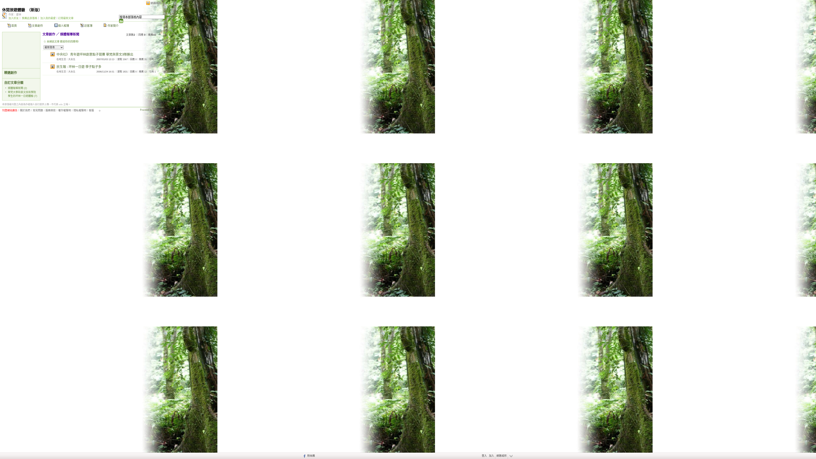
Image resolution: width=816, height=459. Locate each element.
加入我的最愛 (48, 18)
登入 (484, 455)
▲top (159, 103)
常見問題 (38, 110)
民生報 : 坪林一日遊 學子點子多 (79, 66)
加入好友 (13, 18)
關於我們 (25, 110)
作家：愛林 (14, 14)
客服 (91, 110)
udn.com (157, 109)
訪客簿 (88, 25)
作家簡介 (113, 25)
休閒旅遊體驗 (13, 10)
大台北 (71, 59)
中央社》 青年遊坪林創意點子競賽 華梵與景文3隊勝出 (95, 54)
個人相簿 (63, 25)
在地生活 (61, 59)
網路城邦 (156, 3)
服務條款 (50, 110)
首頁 (14, 25)
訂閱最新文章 (66, 18)
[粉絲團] (304, 456)
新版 (34, 10)
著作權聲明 (64, 110)
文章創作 (37, 25)
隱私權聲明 (80, 110)
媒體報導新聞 (69, 34)
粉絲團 (311, 455)
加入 (491, 455)
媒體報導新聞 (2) (17, 88)
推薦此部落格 (29, 18)
